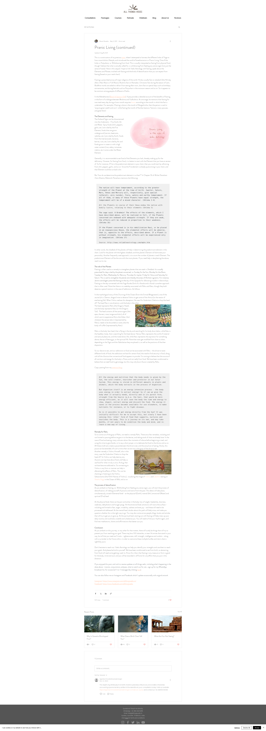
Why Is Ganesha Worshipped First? (97, 637)
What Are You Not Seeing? (164, 636)
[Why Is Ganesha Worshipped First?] (99, 624)
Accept (257, 728)
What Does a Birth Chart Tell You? (131, 637)
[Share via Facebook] (96, 594)
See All (180, 612)
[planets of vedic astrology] (133, 624)
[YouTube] (143, 722)
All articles (89, 27)
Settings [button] (237, 728)
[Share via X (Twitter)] (101, 594)
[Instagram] (123, 722)
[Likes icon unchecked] (101, 694)
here (126, 718)
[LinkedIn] (138, 722)
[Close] (263, 727)
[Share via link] (111, 594)
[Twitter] (133, 722)
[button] (179, 27)
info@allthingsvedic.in (135, 713)
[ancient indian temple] (167, 624)
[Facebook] (128, 722)
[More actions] (170, 41)
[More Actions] (170, 680)
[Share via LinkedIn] (106, 594)
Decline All (246, 728)
